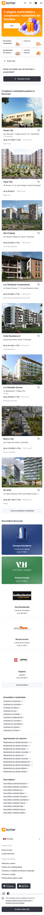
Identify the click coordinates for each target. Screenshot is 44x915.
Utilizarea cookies (8, 863)
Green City (7, 144)
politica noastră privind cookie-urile (18, 901)
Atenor (5, 504)
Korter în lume (7, 850)
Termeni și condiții (8, 874)
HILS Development (10, 247)
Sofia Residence (9, 349)
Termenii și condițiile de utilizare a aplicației (18, 871)
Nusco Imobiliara (9, 452)
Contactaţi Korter (8, 854)
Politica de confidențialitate (12, 867)
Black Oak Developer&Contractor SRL (16, 298)
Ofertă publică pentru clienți (12, 878)
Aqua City (6, 195)
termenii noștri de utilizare (15, 903)
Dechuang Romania (10, 401)
